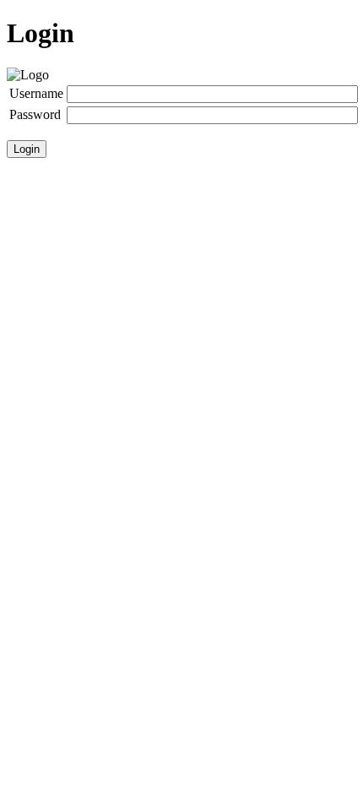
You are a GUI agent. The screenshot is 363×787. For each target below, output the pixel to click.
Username (36, 93)
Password (35, 114)
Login (27, 149)
